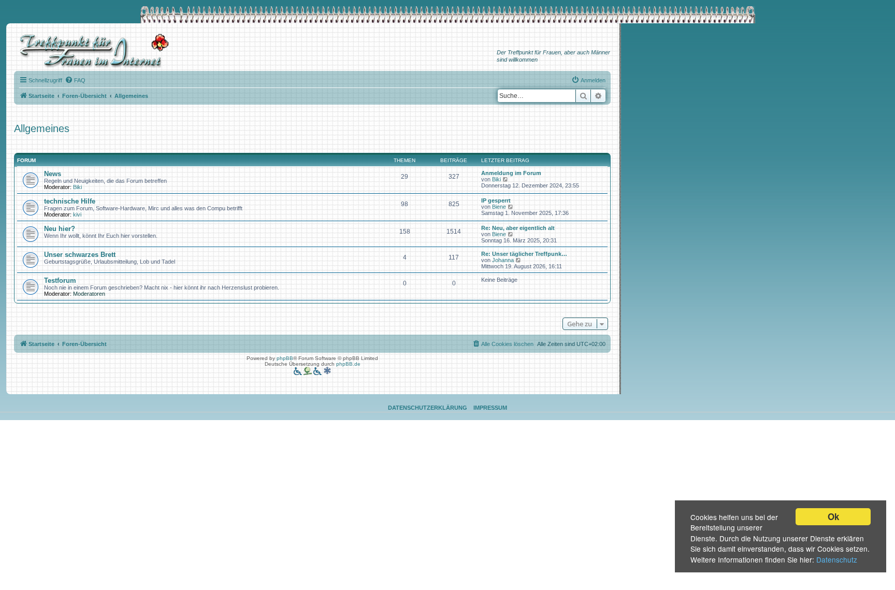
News (52, 174)
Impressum (490, 408)
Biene (499, 207)
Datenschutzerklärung (427, 408)
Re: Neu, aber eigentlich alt (518, 228)
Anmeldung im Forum (511, 173)
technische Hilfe (69, 201)
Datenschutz (836, 559)
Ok (833, 516)
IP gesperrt (496, 200)
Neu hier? (59, 229)
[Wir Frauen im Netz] (91, 51)
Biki (77, 187)
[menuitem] (75, 80)
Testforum (60, 280)
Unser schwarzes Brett (80, 254)
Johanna (503, 260)
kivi (77, 214)
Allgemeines (41, 128)
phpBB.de (348, 364)
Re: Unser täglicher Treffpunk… (524, 254)
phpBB (285, 358)
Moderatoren (89, 294)
